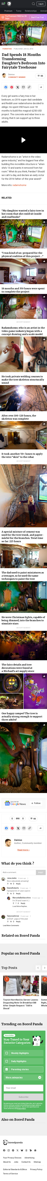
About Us (7, 1162)
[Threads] (26, 1150)
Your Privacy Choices (12, 1158)
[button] (38, 967)
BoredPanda (9, 3)
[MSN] (31, 1150)
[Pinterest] (13, 1150)
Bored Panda (13, 1142)
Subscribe (23, 1097)
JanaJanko (12, 878)
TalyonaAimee (13, 916)
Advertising (29, 1158)
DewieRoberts (13, 888)
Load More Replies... (20, 906)
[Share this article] (41, 87)
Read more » (23, 850)
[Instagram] (9, 1150)
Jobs (16, 1162)
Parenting (7, 49)
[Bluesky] (22, 1150)
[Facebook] (4, 1150)
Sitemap (37, 1162)
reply (18, 884)
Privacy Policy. (21, 1108)
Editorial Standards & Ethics (15, 1169)
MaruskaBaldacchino (22, 898)
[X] (17, 1150)
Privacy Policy (36, 1169)
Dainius (11, 74)
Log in (41, 4)
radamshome (19, 185)
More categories (14, 1077)
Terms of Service (10, 1174)
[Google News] (35, 1150)
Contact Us (26, 1162)
